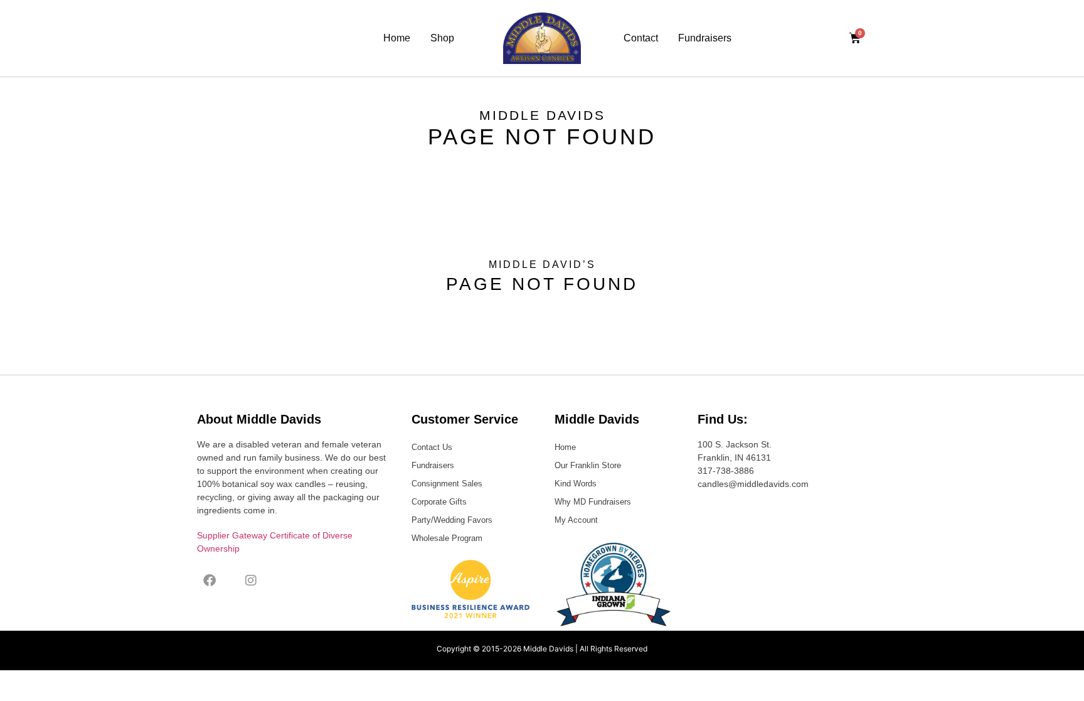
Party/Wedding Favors (452, 520)
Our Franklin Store (588, 465)
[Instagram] (250, 580)
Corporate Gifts (439, 501)
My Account (576, 520)
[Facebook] (209, 580)
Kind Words (576, 483)
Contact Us (432, 447)
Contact (641, 38)
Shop (442, 38)
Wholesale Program (447, 538)
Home (396, 38)
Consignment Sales (447, 483)
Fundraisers (704, 38)
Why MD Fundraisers (593, 501)
